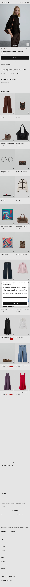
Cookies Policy (14, 295)
